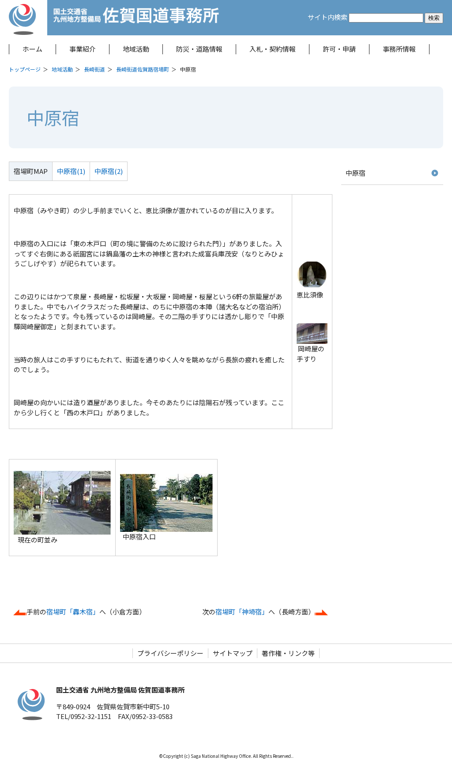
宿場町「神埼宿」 (241, 611)
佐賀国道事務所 (136, 17)
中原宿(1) (71, 171)
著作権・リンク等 (288, 653)
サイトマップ (232, 653)
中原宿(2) (108, 171)
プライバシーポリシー (170, 653)
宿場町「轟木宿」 (72, 611)
